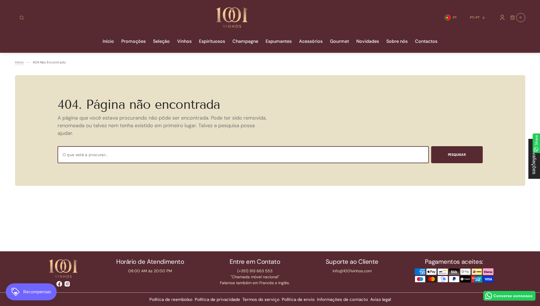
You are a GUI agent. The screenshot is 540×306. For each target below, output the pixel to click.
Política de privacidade (217, 299)
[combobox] (243, 154)
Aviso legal (380, 299)
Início (19, 62)
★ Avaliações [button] (534, 158)
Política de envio (298, 299)
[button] (22, 17)
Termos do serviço (260, 299)
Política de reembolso (170, 299)
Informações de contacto (342, 299)
